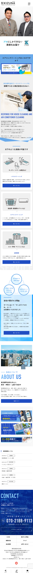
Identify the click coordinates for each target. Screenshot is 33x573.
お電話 (16, 572)
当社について (16, 401)
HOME (8, 537)
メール (27, 572)
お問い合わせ (24, 544)
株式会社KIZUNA (16, 548)
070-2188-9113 (19, 553)
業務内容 (8, 540)
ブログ (25, 540)
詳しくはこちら (16, 185)
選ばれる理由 (24, 537)
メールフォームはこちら (16, 529)
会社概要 (8, 544)
